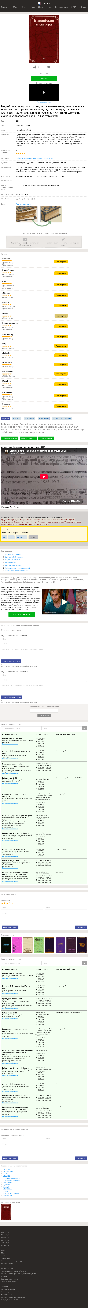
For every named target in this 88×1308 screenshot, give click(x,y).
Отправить (81, 927)
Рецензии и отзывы (12, 560)
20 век (40, 7)
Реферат (19, 158)
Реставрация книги (23, 204)
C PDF (73, 7)
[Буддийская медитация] (6, 945)
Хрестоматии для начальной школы (13, 1271)
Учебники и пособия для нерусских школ (15, 1261)
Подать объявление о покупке (14, 635)
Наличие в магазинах (13, 565)
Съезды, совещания (11, 1193)
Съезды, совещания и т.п (13, 1180)
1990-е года (5, 1240)
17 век (15, 7)
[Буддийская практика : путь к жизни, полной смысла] (49, 945)
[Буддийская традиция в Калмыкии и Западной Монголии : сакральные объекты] (60, 945)
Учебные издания (7, 1263)
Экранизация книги (44, 102)
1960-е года (5, 1232)
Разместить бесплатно (12, 697)
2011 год (6, 1169)
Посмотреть (61, 262)
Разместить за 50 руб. (11, 661)
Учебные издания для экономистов (13, 1297)
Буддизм (6, 1184)
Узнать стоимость (28, 438)
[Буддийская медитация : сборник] (71, 945)
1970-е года (5, 1235)
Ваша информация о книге (12, 1135)
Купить (44, 78)
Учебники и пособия (8, 1289)
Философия (7, 1182)
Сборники (4, 1287)
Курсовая (27, 158)
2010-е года (8, 1171)
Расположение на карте (10, 744)
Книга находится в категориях (16, 571)
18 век (23, 7)
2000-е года (5, 1243)
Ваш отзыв (5, 900)
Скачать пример (46, 438)
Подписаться (44, 715)
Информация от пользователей (17, 568)
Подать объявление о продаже (14, 671)
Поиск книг (5, 7)
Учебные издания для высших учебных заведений (18, 1274)
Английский (7, 1195)
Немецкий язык (6, 1294)
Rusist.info (45, 3)
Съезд (5, 1191)
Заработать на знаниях (62, 418)
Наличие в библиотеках (14, 557)
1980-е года (5, 1237)
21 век (49, 7)
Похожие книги (10, 562)
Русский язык (5, 1258)
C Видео (82, 7)
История (6, 1176)
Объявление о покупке (14, 554)
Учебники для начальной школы (12, 1292)
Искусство (7, 1189)
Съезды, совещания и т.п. (13, 1178)
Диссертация (48, 158)
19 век (32, 7)
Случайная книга (61, 7)
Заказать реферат (10, 438)
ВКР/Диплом (37, 158)
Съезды (6, 1187)
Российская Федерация (9, 1282)
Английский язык (7, 1268)
